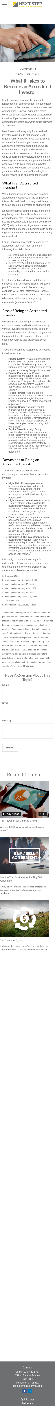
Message (7, 720)
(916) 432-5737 (31, 1372)
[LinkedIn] (30, 1391)
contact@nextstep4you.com (27, 1386)
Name (5, 685)
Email (5, 702)
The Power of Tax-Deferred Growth (19, 821)
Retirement (27, 1403)
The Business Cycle (11, 940)
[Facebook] (24, 1391)
